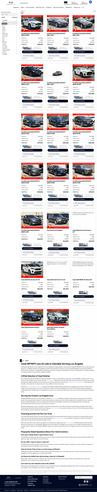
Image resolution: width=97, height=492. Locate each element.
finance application (59, 418)
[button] (90, 2)
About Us (30, 477)
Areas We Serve (32, 481)
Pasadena (30, 386)
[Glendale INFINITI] (17, 3)
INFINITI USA (31, 485)
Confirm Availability (28, 52)
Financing (30, 483)
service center (69, 422)
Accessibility (13, 490)
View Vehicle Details (28, 55)
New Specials (46, 481)
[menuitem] (10, 22)
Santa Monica (38, 386)
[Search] (3, 14)
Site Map (26, 490)
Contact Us (7, 490)
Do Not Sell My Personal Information (37, 490)
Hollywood (55, 398)
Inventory (45, 477)
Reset (3, 17)
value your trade (55, 408)
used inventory (50, 380)
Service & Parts (62, 477)
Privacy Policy (20, 490)
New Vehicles (46, 478)
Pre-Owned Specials (47, 483)
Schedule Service (61, 478)
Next (26, 360)
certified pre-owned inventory (76, 382)
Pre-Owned (45, 480)
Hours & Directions (33, 479)
